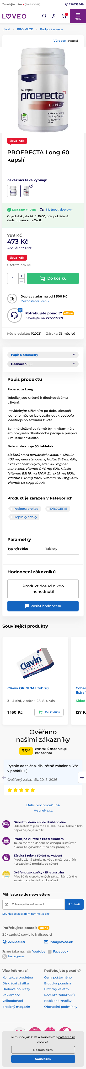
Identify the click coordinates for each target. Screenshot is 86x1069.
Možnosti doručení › (35, 301)
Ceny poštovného (58, 977)
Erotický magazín (16, 1006)
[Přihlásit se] (54, 16)
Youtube (38, 951)
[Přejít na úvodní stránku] (14, 16)
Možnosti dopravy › (59, 209)
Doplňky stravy (25, 517)
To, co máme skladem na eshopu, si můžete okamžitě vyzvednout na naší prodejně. (45, 845)
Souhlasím (43, 1059)
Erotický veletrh (56, 989)
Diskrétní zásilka (15, 983)
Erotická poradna (57, 983)
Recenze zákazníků (59, 995)
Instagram (16, 956)
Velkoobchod (12, 1001)
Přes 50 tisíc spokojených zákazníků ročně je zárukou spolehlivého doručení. (45, 878)
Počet (13, 278)
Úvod (6, 29)
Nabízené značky (57, 1001)
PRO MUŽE (25, 29)
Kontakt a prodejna (17, 977)
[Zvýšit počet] (21, 276)
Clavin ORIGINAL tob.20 (28, 688)
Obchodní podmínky (60, 1006)
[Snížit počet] (21, 281)
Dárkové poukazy (16, 989)
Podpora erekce (51, 29)
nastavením (66, 1037)
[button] (44, 16)
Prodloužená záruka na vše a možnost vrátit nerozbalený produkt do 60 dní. (45, 861)
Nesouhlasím (43, 1050)
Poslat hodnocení (45, 606)
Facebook (60, 951)
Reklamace (11, 995)
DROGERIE (58, 508)
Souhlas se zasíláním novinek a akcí (26, 913)
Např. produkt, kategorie (33, 44)
